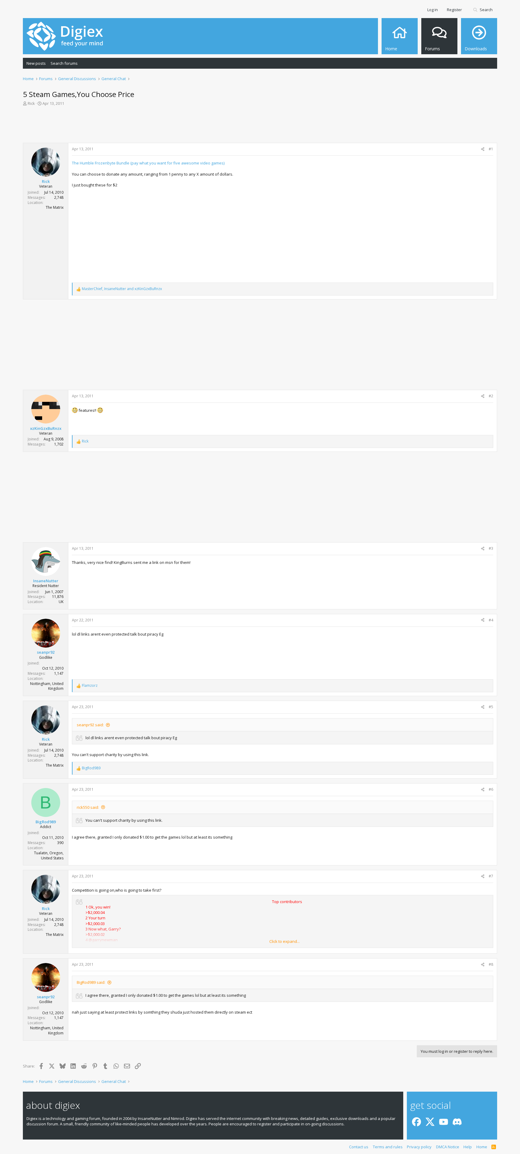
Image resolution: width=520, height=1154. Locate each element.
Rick (31, 103)
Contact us (358, 1146)
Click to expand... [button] (284, 941)
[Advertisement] (260, 126)
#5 (491, 706)
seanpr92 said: (90, 724)
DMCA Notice (447, 1146)
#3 (491, 548)
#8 (491, 964)
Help (467, 1146)
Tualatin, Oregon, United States (48, 855)
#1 (491, 149)
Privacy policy (419, 1146)
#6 (491, 789)
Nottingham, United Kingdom (46, 686)
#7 (491, 876)
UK (61, 601)
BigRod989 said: (91, 982)
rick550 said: (88, 807)
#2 (491, 396)
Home (481, 1146)
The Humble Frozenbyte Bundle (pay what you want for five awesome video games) (148, 163)
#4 (491, 620)
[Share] (483, 149)
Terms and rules (388, 1146)
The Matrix (54, 207)
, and (122, 288)
